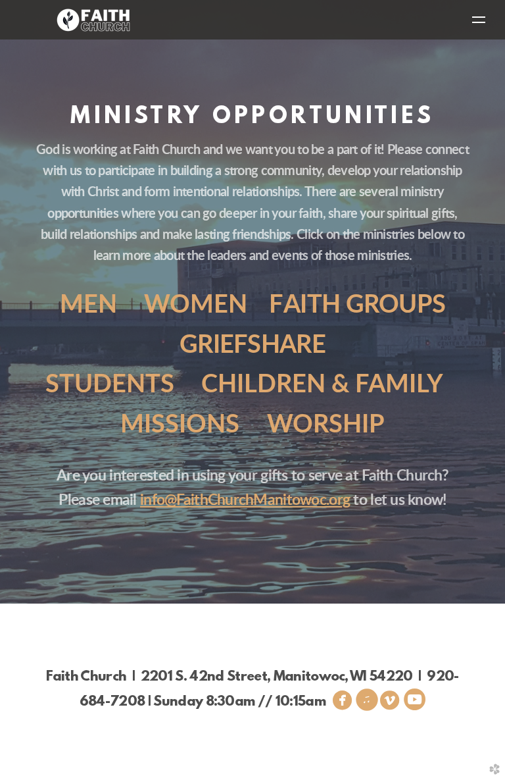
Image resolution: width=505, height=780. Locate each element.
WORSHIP (326, 425)
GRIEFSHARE (252, 345)
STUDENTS (109, 385)
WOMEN (195, 305)
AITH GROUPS (357, 305)
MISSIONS (179, 425)
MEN (88, 305)
